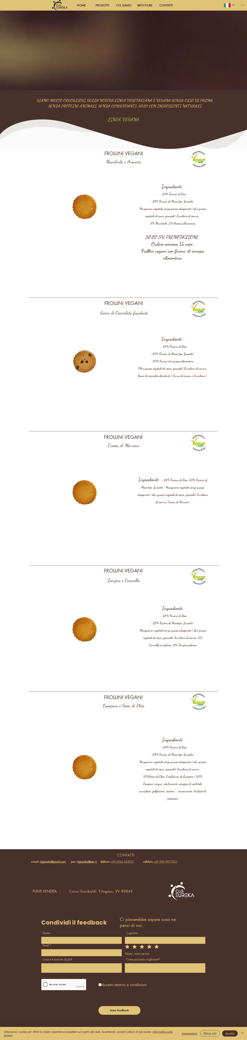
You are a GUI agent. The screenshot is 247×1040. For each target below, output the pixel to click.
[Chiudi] (242, 1033)
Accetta (229, 1033)
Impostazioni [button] (189, 1033)
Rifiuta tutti (210, 1033)
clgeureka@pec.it (87, 861)
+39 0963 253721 (122, 861)
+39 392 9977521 (165, 861)
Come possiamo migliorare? (143, 959)
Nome (46, 933)
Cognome (132, 933)
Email (46, 945)
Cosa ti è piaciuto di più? (57, 959)
